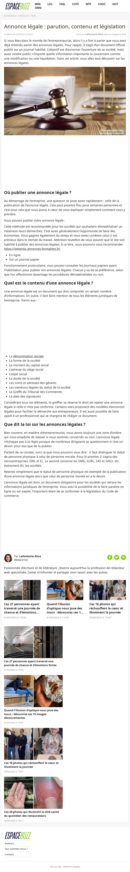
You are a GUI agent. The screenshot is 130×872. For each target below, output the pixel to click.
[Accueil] (17, 6)
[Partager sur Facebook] (109, 559)
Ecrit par (90, 34)
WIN (38, 4)
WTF (88, 4)
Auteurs (9, 843)
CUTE (75, 4)
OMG (38, 8)
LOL (50, 4)
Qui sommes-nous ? (16, 848)
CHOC (102, 4)
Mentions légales (71, 866)
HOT (115, 4)
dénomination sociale (28, 356)
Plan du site (55, 866)
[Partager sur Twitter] (116, 559)
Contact (9, 854)
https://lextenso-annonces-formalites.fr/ (32, 249)
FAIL (62, 4)
